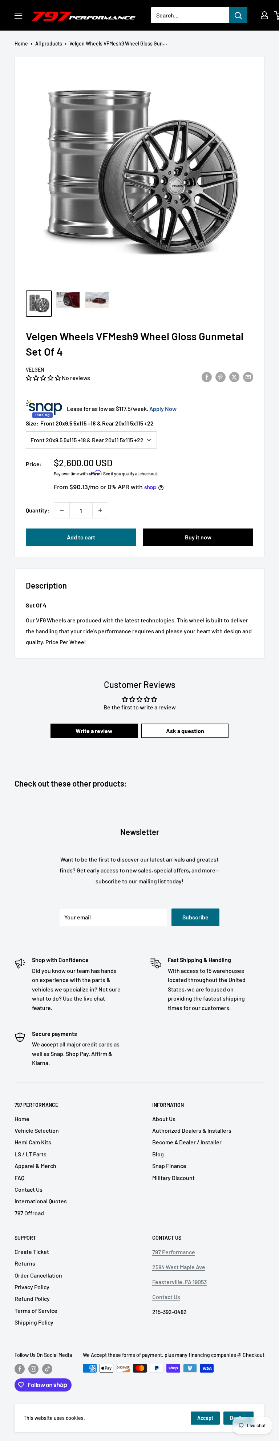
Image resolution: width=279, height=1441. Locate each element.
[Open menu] (18, 16)
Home (21, 43)
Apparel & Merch (35, 1165)
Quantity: (37, 510)
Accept (205, 1418)
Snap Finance (169, 1165)
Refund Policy (32, 1298)
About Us (163, 1118)
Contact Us (29, 1189)
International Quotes (41, 1200)
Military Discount (173, 1177)
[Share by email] (248, 376)
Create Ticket (32, 1251)
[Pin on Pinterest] (220, 376)
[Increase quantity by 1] (100, 510)
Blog (158, 1154)
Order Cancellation (38, 1275)
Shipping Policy (34, 1322)
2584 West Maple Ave (178, 1266)
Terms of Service (36, 1310)
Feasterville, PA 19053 (179, 1281)
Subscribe (195, 917)
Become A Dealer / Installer (187, 1142)
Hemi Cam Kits (33, 1142)
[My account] (264, 15)
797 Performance (173, 1251)
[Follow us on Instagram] (33, 1369)
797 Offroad (29, 1213)
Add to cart (81, 537)
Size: (90, 423)
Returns (25, 1263)
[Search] (238, 15)
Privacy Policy (32, 1286)
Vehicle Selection (37, 1130)
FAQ (19, 1177)
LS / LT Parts (30, 1154)
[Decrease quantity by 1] (61, 510)
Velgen (35, 370)
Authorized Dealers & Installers (191, 1130)
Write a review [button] (94, 730)
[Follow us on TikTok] (47, 1369)
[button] (44, 377)
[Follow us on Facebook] (20, 1369)
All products (48, 43)
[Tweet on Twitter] (234, 376)
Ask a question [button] (185, 730)
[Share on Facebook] (207, 376)
